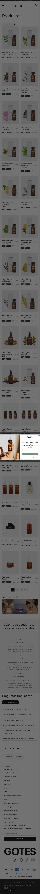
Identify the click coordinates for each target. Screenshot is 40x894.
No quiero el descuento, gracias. (30, 457)
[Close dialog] (39, 435)
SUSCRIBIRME (30, 454)
